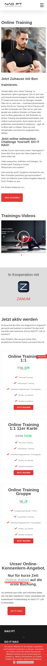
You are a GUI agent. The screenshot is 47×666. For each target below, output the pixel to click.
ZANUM (23, 299)
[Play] (23, 236)
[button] (4, 236)
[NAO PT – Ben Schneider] (18, 4)
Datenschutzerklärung (25, 662)
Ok (14, 662)
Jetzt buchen (23, 407)
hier (22, 187)
